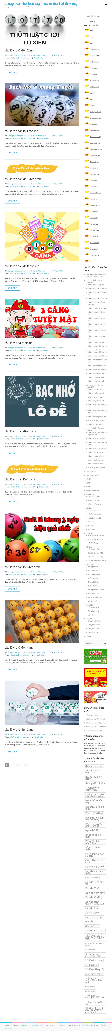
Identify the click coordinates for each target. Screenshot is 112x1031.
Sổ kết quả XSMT (94, 68)
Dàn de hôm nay (94, 892)
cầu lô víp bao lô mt (95, 389)
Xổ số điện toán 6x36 (95, 112)
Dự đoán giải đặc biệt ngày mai (94, 936)
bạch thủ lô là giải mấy (95, 807)
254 (19, 765)
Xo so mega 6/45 (94, 80)
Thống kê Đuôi (94, 186)
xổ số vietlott (93, 74)
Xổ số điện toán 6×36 (96, 535)
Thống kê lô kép (94, 174)
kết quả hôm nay (94, 49)
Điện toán (89, 533)
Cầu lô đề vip (91, 471)
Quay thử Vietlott (95, 255)
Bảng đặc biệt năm (93, 835)
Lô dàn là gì (91, 964)
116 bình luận (39, 655)
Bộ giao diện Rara (89, 1025)
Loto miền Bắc (94, 218)
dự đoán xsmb (90, 950)
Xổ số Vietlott (93, 510)
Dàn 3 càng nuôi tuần (94, 871)
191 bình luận (44, 138)
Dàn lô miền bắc (94, 917)
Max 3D (92, 93)
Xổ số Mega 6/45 (94, 514)
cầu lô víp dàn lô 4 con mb (21, 131)
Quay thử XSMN (94, 243)
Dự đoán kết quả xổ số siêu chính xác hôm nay (94, 944)
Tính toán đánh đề (92, 475)
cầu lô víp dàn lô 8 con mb (97, 352)
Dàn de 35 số (92, 888)
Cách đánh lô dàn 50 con (94, 854)
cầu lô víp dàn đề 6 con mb (22, 431)
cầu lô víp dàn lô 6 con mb (21, 479)
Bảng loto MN (93, 611)
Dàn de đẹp (91, 908)
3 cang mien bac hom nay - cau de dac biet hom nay (27, 55)
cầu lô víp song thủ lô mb (97, 366)
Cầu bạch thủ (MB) (95, 130)
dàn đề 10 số (92, 926)
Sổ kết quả (90, 494)
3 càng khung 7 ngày (93, 777)
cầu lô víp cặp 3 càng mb (97, 308)
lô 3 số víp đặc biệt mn (96, 467)
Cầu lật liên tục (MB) (95, 137)
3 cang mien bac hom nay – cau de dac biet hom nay (41, 3)
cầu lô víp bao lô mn (95, 452)
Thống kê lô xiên (94, 168)
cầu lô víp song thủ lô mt (97, 448)
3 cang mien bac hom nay (94, 771)
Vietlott (89, 508)
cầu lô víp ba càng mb (19, 343)
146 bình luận (44, 439)
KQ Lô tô (89, 605)
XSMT (91, 43)
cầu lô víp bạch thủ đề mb (97, 288)
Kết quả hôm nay (92, 490)
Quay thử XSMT (94, 249)
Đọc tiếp (12, 72)
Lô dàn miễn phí (94, 969)
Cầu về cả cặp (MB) (95, 143)
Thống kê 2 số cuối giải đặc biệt (94, 996)
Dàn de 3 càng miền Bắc (92, 877)
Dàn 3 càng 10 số (94, 866)
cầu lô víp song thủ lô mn (97, 417)
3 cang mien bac (94, 766)
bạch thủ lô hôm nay (94, 801)
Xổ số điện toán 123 (95, 118)
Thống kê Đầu (93, 180)
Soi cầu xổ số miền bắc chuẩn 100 (22, 138)
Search (91, 21)
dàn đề (89, 921)
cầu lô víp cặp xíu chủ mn (97, 438)
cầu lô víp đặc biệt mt (96, 397)
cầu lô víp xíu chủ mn (95, 464)
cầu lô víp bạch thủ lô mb (97, 298)
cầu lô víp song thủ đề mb (97, 356)
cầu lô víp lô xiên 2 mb (19, 50)
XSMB (91, 30)
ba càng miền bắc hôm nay (94, 795)
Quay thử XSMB (94, 236)
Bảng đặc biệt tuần (93, 848)
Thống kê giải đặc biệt (94, 1003)
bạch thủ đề (91, 830)
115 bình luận (44, 273)
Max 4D (92, 99)
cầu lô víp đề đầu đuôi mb (97, 369)
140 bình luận (44, 186)
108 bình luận (44, 487)
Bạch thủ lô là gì (94, 813)
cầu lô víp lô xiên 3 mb (19, 729)
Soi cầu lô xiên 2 (89, 986)
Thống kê (92, 105)
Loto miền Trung (94, 230)
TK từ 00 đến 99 (94, 211)
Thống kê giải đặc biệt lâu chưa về (94, 1010)
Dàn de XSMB (92, 897)
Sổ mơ (91, 261)
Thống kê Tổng (94, 199)
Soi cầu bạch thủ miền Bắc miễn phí (94, 980)
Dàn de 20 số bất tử (94, 882)
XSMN (91, 37)
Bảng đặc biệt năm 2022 (93, 842)
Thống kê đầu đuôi (95, 155)
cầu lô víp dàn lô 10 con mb (22, 567)
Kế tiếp (26, 765)
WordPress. (9, 1028)
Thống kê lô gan (94, 162)
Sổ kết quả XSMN (94, 62)
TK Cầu (89, 547)
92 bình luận (38, 58)
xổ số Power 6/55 (94, 87)
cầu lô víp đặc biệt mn (96, 456)
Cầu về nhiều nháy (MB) (96, 149)
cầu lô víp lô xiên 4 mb (19, 647)
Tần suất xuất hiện (95, 205)
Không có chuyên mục (93, 955)
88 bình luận (43, 350)
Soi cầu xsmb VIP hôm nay (19, 58)
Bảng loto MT (93, 615)
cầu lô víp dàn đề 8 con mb (22, 266)
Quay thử (89, 619)
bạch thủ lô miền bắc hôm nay (94, 818)
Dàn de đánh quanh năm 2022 (94, 902)
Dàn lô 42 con (92, 912)
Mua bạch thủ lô (94, 973)
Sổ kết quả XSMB (94, 55)
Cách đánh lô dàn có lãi (94, 861)
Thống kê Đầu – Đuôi (95, 193)
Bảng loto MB (93, 607)
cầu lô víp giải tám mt (96, 401)
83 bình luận (43, 574)
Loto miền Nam (94, 224)
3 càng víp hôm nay (92, 788)
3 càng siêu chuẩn (95, 783)
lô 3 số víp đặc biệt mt (96, 420)
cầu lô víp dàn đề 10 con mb (23, 179)
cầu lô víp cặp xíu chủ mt (97, 393)
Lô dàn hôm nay (93, 960)
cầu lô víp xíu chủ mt (95, 424)
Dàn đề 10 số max (95, 930)
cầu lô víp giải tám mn (96, 460)
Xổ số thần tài (93, 124)
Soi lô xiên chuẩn (90, 991)
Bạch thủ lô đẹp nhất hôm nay (93, 824)
